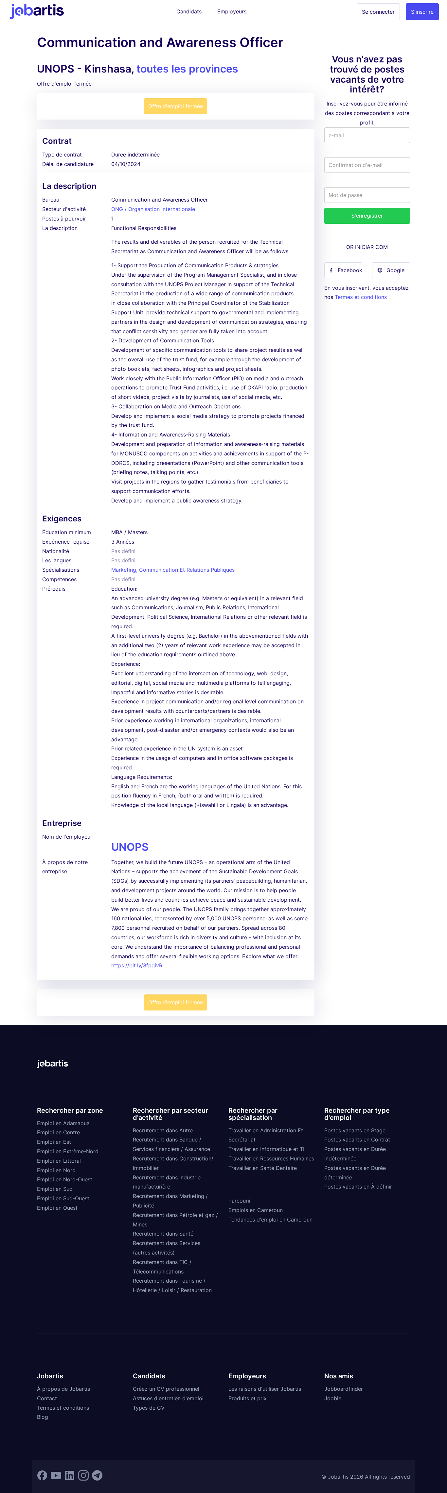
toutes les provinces (187, 68)
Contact (47, 1398)
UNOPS (130, 847)
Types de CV (149, 1407)
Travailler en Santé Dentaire (262, 1168)
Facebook (350, 270)
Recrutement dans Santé (163, 1233)
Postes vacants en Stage (354, 1130)
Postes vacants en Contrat (357, 1139)
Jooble (332, 1398)
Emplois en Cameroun (255, 1210)
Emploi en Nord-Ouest (64, 1179)
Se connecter (378, 11)
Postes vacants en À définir (358, 1186)
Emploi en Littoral (59, 1160)
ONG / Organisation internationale (153, 209)
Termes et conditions (361, 297)
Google (395, 270)
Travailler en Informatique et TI (266, 1149)
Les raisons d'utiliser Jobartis (264, 1389)
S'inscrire (422, 11)
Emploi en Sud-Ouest (63, 1198)
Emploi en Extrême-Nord (67, 1151)
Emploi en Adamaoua (63, 1123)
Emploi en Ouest (57, 1208)
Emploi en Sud (55, 1189)
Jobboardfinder (343, 1389)
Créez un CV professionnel (166, 1389)
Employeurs (231, 11)
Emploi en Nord (56, 1170)
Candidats (189, 11)
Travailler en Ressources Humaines (271, 1158)
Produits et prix (247, 1398)
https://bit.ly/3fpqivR (136, 965)
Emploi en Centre (58, 1132)
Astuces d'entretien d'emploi (168, 1398)
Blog (42, 1417)
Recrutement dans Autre (163, 1130)
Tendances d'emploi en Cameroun (270, 1219)
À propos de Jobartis (63, 1389)
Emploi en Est (54, 1142)
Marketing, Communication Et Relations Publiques (173, 569)
